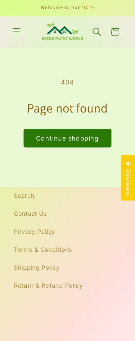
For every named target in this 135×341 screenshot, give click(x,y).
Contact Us (30, 213)
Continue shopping (67, 138)
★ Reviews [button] (128, 177)
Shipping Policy (37, 267)
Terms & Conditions (43, 249)
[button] (17, 32)
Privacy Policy (34, 231)
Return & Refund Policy (48, 285)
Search (24, 195)
